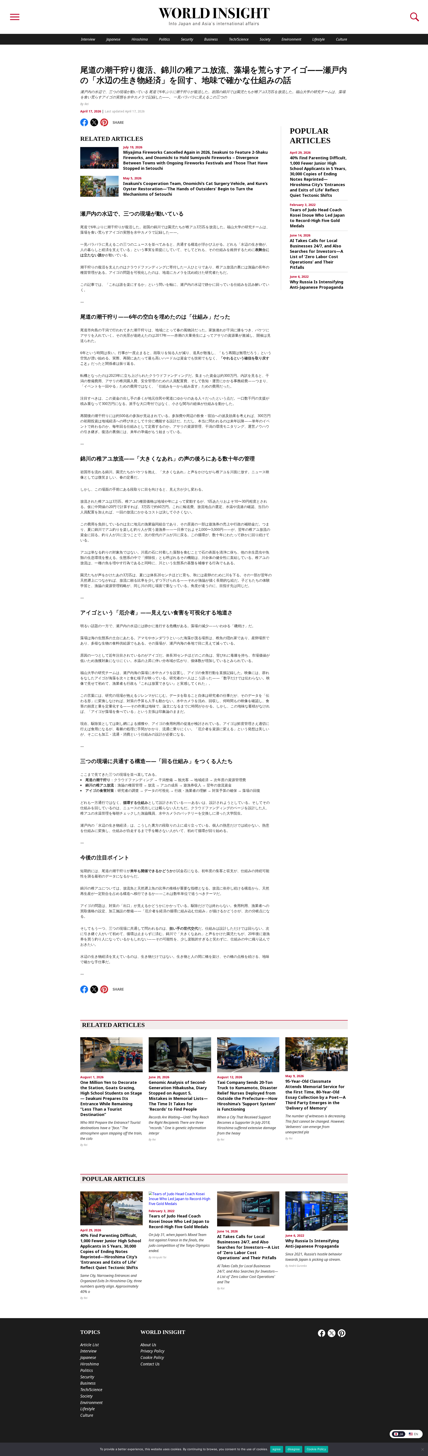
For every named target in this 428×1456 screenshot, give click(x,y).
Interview (88, 39)
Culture (341, 39)
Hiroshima (140, 39)
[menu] (15, 17)
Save (106, 121)
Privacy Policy (152, 1351)
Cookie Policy (152, 1357)
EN (416, 1434)
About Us (148, 1344)
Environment (291, 39)
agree (276, 1449)
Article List (89, 1344)
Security (187, 39)
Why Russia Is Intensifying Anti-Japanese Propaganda (316, 284)
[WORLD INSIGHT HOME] (214, 17)
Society (265, 39)
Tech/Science (239, 39)
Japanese (113, 39)
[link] (84, 122)
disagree (294, 1449)
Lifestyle (318, 39)
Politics (164, 39)
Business (211, 39)
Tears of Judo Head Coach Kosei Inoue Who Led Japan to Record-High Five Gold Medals (317, 217)
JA (401, 1434)
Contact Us (150, 1364)
